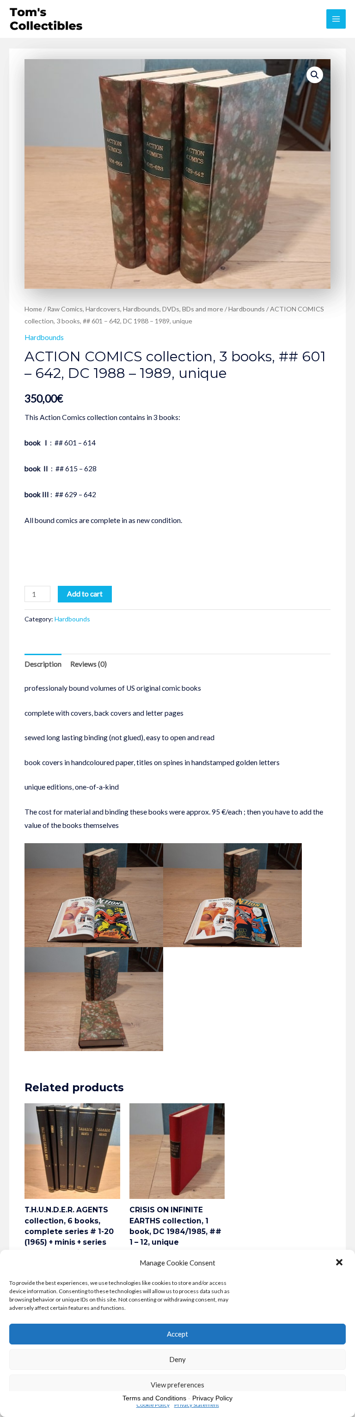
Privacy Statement (196, 1404)
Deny (177, 1359)
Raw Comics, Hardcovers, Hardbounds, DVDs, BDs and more (135, 309)
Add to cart (85, 594)
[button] (340, 1263)
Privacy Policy (212, 1398)
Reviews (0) (88, 664)
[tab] (42, 664)
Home (33, 309)
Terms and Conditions (154, 1398)
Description (42, 664)
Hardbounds (246, 309)
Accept (177, 1334)
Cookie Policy (153, 1404)
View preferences (177, 1385)
